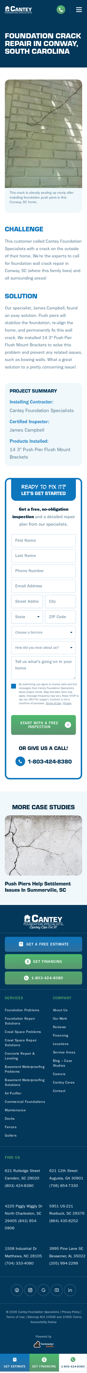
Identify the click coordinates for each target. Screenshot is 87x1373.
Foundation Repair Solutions (20, 1021)
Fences (11, 1127)
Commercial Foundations (25, 1102)
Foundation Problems (22, 1010)
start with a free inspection (39, 725)
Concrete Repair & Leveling (20, 1056)
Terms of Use (53, 703)
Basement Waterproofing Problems (24, 1069)
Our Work (60, 1019)
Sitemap (33, 1317)
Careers (59, 1074)
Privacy (67, 703)
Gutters (10, 1135)
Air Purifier (13, 1093)
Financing (60, 1035)
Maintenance (15, 1110)
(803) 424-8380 (19, 1185)
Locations (61, 1044)
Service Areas (64, 1052)
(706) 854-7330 (63, 1185)
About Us (60, 1010)
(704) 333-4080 (19, 1263)
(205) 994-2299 (63, 1263)
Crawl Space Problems (23, 1032)
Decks (10, 1119)
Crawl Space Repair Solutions (21, 1042)
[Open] (79, 10)
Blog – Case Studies (62, 1063)
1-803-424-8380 (50, 761)
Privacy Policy (71, 1312)
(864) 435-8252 (63, 1221)
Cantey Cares (64, 1082)
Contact (59, 1091)
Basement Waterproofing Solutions (24, 1082)
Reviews (59, 1027)
